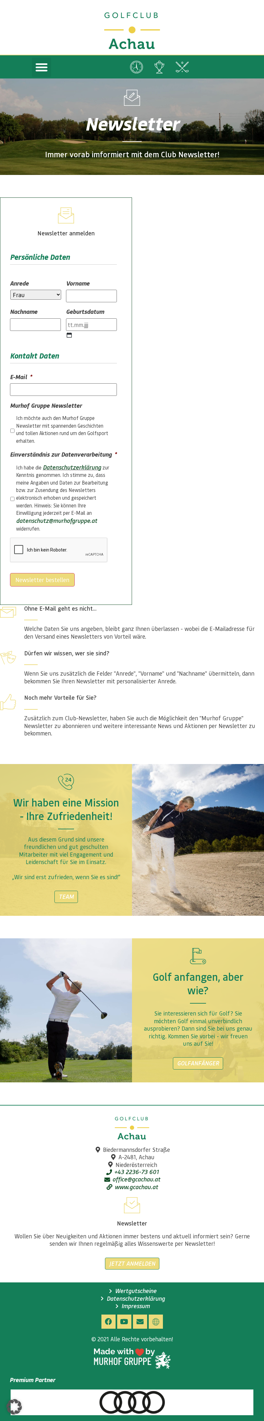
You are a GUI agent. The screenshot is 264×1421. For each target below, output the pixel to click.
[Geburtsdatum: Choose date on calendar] (69, 335)
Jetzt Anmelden (132, 1263)
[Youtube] (124, 1322)
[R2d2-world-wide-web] (156, 1322)
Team (66, 896)
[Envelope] (140, 1322)
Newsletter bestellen (42, 579)
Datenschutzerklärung (72, 467)
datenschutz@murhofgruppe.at (56, 520)
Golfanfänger (198, 1063)
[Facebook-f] (108, 1322)
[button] (41, 67)
